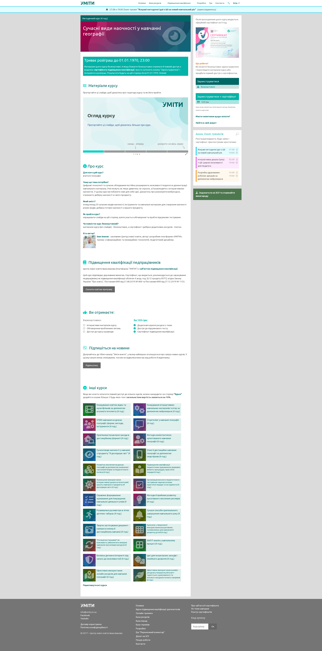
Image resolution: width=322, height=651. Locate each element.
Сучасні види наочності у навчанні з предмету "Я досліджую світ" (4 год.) (113, 453)
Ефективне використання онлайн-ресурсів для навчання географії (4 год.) (112, 573)
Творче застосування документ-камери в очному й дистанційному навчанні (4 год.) (113, 528)
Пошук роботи (143, 640)
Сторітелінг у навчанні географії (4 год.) (163, 421)
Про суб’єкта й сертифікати (205, 605)
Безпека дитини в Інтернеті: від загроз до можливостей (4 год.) (113, 557)
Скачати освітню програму (99, 289)
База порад (141, 621)
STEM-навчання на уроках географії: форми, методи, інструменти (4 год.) (110, 423)
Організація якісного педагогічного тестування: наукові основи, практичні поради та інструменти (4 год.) (163, 483)
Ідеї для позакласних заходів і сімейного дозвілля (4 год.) (162, 557)
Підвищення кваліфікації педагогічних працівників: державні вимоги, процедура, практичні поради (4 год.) (163, 468)
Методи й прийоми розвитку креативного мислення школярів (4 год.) (163, 498)
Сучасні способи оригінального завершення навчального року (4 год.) (163, 513)
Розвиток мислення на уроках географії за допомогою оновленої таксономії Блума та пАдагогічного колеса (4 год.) (112, 468)
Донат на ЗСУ (142, 636)
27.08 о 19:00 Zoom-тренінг (162, 9)
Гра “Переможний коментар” (150, 632)
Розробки (201, 3)
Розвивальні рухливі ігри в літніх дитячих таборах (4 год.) (113, 512)
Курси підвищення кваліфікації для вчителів (158, 609)
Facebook (85, 615)
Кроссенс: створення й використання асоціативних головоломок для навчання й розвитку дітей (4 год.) (160, 528)
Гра (210, 3)
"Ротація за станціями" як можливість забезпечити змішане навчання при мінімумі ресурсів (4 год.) (112, 543)
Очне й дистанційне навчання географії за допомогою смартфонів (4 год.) (161, 453)
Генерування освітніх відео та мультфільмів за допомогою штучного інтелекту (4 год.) (111, 408)
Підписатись (92, 365)
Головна (142, 3)
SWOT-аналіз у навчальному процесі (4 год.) (161, 542)
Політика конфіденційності (94, 627)
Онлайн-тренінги (144, 613)
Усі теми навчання (200, 608)
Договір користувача (91, 624)
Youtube (84, 618)
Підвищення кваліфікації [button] (179, 3)
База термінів (142, 624)
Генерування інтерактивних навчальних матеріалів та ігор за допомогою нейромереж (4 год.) (163, 408)
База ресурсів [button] (155, 3)
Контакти (219, 3)
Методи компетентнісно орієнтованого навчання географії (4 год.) (159, 438)
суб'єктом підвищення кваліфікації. (159, 269)
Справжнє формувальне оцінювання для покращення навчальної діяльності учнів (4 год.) (111, 500)
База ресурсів (142, 617)
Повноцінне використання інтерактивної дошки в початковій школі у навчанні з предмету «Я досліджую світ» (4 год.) (112, 483)
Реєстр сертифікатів (201, 612)
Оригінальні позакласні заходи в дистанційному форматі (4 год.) (113, 436)
